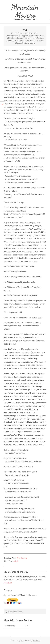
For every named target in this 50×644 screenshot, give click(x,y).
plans (41, 38)
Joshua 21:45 (32, 38)
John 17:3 (8, 583)
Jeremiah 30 (22, 38)
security (21, 43)
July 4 (15, 561)
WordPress (36, 641)
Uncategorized (12, 36)
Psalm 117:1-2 (20, 40)
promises (10, 40)
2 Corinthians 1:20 (36, 36)
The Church (22, 558)
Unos (22, 641)
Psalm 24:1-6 (32, 40)
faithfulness (11, 38)
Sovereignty (30, 43)
